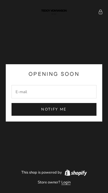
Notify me (54, 109)
